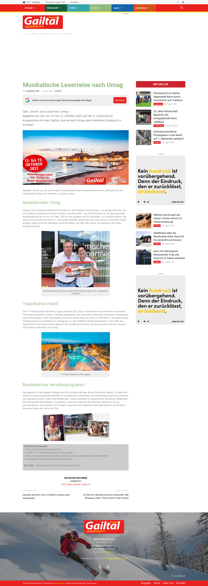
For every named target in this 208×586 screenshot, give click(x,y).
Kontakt (180, 583)
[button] (181, 8)
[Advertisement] (125, 22)
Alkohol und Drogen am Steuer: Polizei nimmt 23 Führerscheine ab (167, 218)
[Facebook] (178, 2)
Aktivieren (120, 100)
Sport (116, 7)
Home (25, 33)
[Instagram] (183, 2)
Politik (72, 7)
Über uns (168, 583)
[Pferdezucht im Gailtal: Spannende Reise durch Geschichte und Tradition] (143, 99)
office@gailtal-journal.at (115, 558)
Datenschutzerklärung (75, 583)
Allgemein (158, 104)
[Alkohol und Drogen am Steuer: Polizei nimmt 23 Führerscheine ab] (143, 220)
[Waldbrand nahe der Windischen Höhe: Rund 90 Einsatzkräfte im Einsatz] (143, 239)
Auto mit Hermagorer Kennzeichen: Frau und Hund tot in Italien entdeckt (169, 255)
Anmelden (74, 2)
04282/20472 (108, 551)
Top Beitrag (158, 126)
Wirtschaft (52, 7)
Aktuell (28, 7)
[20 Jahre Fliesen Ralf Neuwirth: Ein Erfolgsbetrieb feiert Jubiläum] (143, 117)
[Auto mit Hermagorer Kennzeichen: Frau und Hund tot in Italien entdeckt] (143, 257)
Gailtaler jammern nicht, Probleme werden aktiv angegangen (46, 496)
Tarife (157, 583)
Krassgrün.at (58, 583)
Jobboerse (141, 7)
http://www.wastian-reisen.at (75, 484)
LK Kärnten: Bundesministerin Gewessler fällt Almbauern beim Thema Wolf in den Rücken (106, 496)
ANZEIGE (34, 33)
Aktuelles (160, 84)
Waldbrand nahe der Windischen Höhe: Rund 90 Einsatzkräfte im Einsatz (168, 236)
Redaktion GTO (32, 91)
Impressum (91, 583)
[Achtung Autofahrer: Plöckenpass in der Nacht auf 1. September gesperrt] (143, 137)
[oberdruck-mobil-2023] (160, 204)
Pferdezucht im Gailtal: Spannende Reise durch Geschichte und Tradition (168, 97)
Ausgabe (146, 583)
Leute (94, 7)
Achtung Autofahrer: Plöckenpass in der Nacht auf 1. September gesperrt (168, 135)
